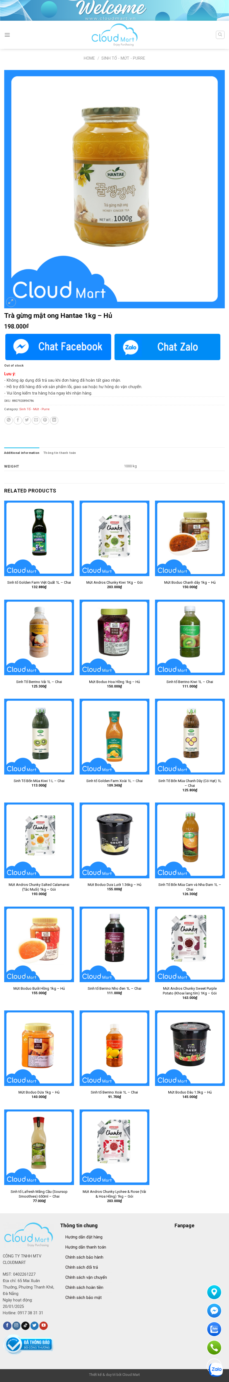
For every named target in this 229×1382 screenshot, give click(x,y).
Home (89, 58)
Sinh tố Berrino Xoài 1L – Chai (114, 1092)
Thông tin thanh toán (59, 453)
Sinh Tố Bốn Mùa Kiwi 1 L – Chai (39, 781)
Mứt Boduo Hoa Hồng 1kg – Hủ (114, 682)
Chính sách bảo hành (84, 1257)
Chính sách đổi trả (81, 1267)
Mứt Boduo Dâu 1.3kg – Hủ (190, 1092)
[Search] (220, 35)
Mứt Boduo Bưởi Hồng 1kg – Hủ (39, 988)
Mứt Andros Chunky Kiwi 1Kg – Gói (114, 582)
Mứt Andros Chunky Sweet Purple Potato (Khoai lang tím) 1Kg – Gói (190, 990)
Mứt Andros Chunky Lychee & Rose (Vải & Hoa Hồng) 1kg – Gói (114, 1193)
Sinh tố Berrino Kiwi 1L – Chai (189, 682)
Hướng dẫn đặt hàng (83, 1237)
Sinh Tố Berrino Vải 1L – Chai (39, 682)
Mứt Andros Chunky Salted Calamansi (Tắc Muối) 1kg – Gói (39, 887)
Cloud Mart (131, 1374)
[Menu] (7, 34)
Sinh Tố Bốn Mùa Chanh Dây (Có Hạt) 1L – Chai (189, 783)
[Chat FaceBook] (58, 347)
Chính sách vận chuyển (86, 1277)
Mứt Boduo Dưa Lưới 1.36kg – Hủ (114, 885)
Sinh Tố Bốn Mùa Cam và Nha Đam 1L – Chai (189, 887)
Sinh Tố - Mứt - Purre (123, 58)
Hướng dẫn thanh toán (85, 1247)
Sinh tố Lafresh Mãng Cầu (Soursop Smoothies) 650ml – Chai (39, 1193)
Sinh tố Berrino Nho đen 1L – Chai (114, 988)
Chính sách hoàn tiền (84, 1287)
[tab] (21, 452)
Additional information (21, 453)
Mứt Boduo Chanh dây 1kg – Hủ (190, 582)
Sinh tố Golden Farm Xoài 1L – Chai (114, 781)
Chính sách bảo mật (83, 1297)
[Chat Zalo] (167, 347)
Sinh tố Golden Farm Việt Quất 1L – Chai (39, 582)
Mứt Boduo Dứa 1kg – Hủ (38, 1092)
